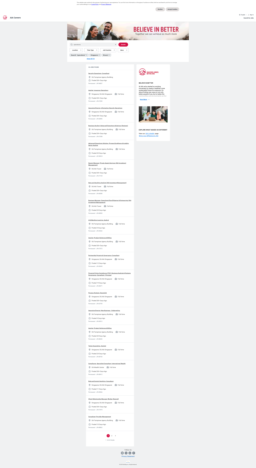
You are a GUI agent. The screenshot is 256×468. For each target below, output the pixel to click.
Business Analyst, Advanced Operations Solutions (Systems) (108, 125)
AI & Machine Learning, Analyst (98, 220)
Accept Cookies (172, 9)
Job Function (107, 50)
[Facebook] (133, 453)
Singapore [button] (94, 55)
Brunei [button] (105, 55)
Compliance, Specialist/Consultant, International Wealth (107, 363)
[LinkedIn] (129, 453)
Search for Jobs (249, 18)
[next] (115, 435)
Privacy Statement (106, 4)
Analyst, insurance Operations (98, 90)
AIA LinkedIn (150, 133)
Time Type (90, 50)
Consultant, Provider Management (99, 416)
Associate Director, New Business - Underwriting (104, 310)
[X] (126, 453)
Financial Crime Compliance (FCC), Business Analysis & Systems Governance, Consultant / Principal (109, 274)
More (122, 50)
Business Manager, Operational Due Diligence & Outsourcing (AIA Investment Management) (109, 201)
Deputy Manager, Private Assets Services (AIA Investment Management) (107, 164)
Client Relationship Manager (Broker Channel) (103, 399)
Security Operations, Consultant (98, 73)
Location (75, 50)
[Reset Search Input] (115, 44)
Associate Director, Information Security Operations (105, 108)
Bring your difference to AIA (148, 136)
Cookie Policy (95, 4)
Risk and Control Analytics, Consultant (101, 381)
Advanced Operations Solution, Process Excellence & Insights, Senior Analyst (108, 144)
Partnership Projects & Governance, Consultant (103, 255)
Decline (160, 9)
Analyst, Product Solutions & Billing (100, 238)
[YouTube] (122, 453)
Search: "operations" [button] (78, 55)
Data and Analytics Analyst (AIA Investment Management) (107, 183)
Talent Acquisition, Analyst (97, 346)
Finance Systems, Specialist (97, 293)
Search (123, 44)
